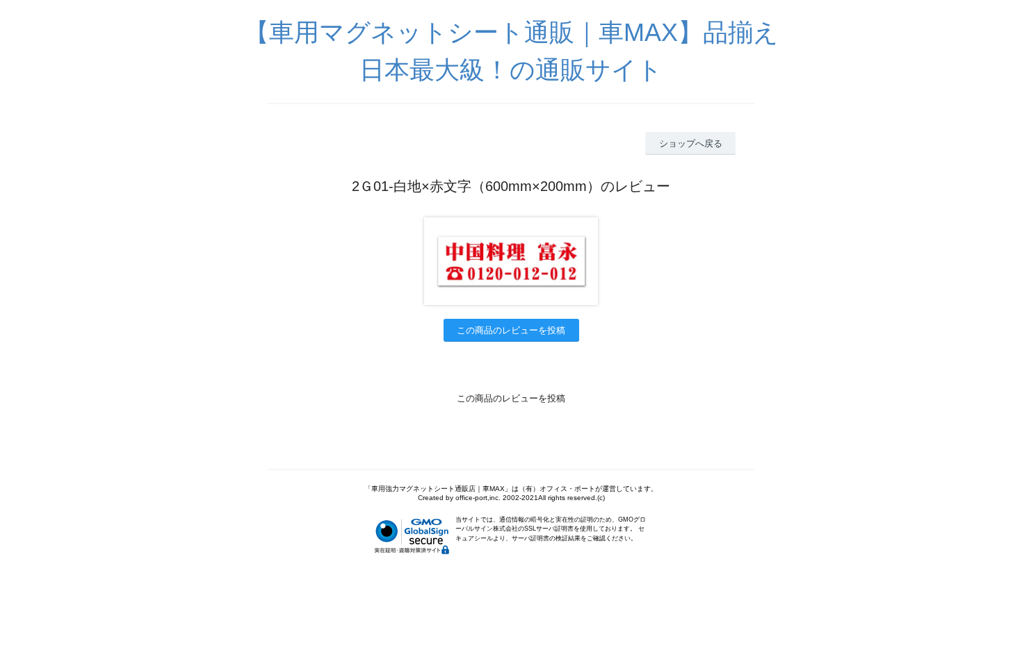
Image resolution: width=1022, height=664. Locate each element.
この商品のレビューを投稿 (511, 330)
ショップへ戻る (690, 143)
